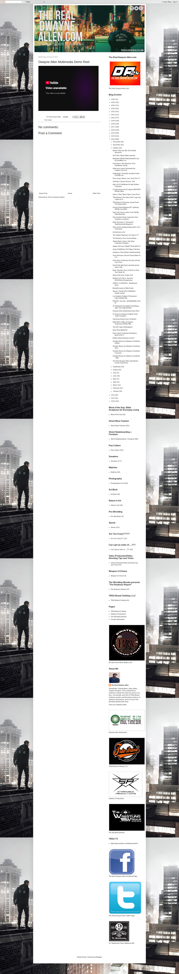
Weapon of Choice (117, 576)
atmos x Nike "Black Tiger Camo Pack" (126, 194)
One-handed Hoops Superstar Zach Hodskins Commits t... (125, 218)
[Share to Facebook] (81, 117)
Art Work (114, 494)
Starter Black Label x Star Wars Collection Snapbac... (124, 242)
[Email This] (73, 117)
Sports (113, 527)
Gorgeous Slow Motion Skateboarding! (126, 252)
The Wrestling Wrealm (118, 617)
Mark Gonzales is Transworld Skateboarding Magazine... (123, 223)
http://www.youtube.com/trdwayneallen (124, 843)
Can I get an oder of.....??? (120, 549)
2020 (113, 118)
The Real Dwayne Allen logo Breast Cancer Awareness (125, 362)
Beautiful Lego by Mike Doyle (123, 288)
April (115, 382)
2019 (113, 121)
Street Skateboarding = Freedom (122, 439)
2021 (113, 115)
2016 (113, 130)
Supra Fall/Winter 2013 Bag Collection (126, 249)
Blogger (99, 957)
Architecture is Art (119, 232)
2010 (113, 401)
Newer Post (43, 193)
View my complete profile (118, 705)
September (117, 367)
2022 (113, 111)
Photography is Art (117, 483)
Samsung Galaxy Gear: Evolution (124, 319)
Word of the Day (116, 414)
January (116, 391)
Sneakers (114, 461)
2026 (113, 99)
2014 (113, 136)
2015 (113, 133)
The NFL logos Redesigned (122, 327)
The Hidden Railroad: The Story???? (126, 235)
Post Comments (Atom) (56, 197)
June (115, 376)
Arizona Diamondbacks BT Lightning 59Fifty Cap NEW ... (126, 208)
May (114, 379)
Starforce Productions (118, 614)
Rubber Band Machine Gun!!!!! (123, 338)
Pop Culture (48, 120)
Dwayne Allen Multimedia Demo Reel (126, 311)
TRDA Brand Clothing (118, 600)
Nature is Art (115, 505)
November (117, 145)
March (115, 385)
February (116, 388)
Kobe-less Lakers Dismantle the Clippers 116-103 (124, 169)
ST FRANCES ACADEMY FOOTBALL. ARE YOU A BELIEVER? (126, 307)
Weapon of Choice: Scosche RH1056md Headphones (123, 279)
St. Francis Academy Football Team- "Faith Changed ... (125, 315)
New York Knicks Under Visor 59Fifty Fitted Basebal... (126, 213)
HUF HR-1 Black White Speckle (124, 155)
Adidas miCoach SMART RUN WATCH (126, 246)
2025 (113, 102)
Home (70, 193)
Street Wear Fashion (118, 426)
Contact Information (118, 619)
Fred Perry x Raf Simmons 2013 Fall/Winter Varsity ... (124, 164)
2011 (113, 398)
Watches (114, 472)
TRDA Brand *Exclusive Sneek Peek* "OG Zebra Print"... (126, 203)
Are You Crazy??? (117, 538)
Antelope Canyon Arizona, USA (124, 181)
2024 (113, 105)
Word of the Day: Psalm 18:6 (123, 275)
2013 (113, 139)
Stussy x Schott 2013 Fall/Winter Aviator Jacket (124, 292)
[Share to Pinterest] (83, 117)
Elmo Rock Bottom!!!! (120, 330)
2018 (113, 124)
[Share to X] (78, 117)
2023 (113, 108)
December (117, 142)
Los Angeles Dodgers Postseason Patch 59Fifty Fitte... (125, 297)
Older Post (96, 193)
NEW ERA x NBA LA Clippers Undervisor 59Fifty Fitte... (123, 323)
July (114, 373)
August (115, 370)
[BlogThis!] (76, 117)
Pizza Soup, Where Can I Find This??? (126, 178)
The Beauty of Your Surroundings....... (126, 238)
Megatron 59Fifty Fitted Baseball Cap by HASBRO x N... (126, 159)
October (116, 148)
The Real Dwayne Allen (120, 685)
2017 (113, 127)
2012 (113, 395)
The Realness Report (118, 589)
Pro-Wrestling (115, 516)
